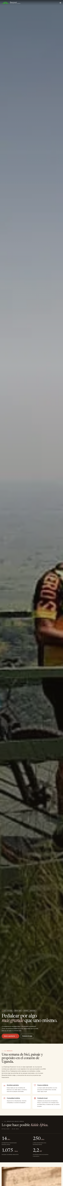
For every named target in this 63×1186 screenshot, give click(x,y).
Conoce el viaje (27, 1036)
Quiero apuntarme (9, 1036)
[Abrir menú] (60, 2)
